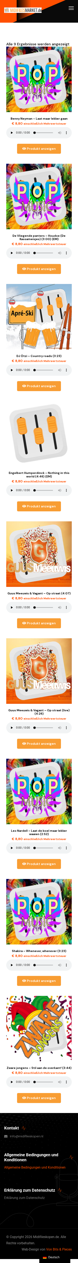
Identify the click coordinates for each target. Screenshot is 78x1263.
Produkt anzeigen (41, 148)
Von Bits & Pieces (59, 1249)
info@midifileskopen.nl (26, 1136)
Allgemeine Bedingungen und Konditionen (35, 1167)
